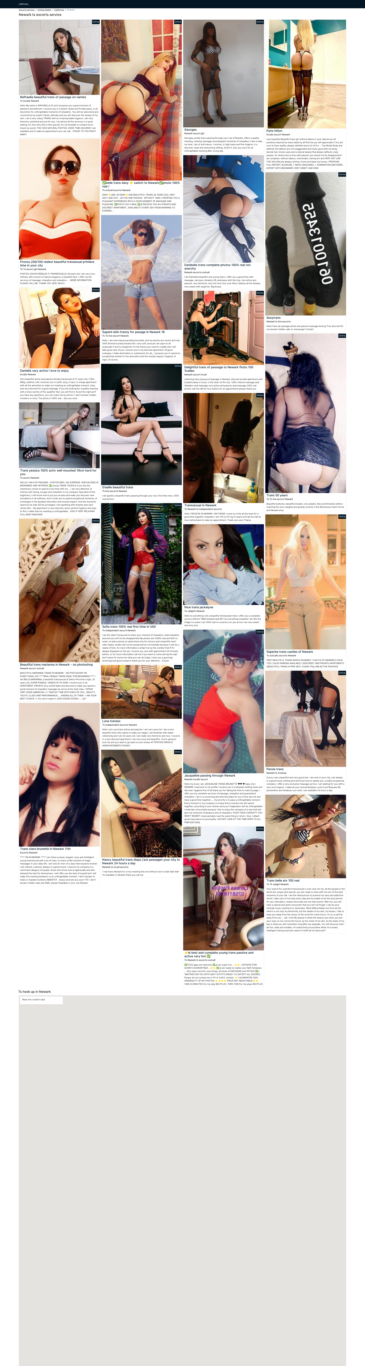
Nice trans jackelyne (198, 607)
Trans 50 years (277, 495)
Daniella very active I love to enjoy (44, 370)
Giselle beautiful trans (117, 487)
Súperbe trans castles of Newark (289, 651)
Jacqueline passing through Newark (209, 775)
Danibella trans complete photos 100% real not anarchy (217, 266)
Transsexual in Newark (200, 505)
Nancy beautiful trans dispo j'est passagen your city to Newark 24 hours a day (141, 861)
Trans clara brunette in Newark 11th (45, 849)
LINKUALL (24, 4)
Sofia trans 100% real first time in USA (129, 626)
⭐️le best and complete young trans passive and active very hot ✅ (219, 954)
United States (44, 9)
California (59, 9)
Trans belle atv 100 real (283, 880)
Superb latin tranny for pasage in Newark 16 (133, 332)
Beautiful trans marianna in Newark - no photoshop (56, 664)
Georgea (190, 129)
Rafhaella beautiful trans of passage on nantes (53, 97)
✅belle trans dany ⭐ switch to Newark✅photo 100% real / (141, 184)
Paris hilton (274, 130)
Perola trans (275, 769)
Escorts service (27, 9)
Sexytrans (273, 317)
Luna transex (111, 721)
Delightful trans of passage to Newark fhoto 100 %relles (218, 369)
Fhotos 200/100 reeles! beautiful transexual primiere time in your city (57, 263)
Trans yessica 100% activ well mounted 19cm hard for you (58, 472)
